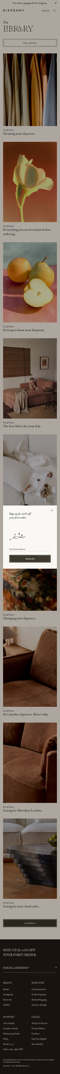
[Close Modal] (52, 510)
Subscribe (30, 558)
